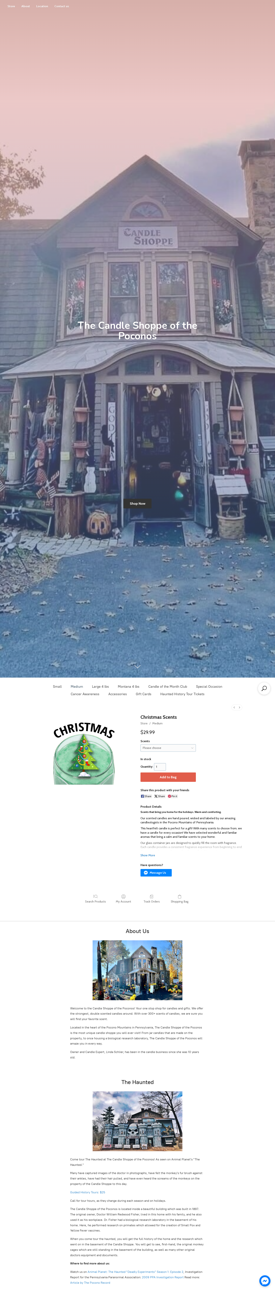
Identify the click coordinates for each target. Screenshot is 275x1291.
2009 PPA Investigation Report (163, 1277)
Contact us (61, 6)
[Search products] (264, 688)
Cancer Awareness (85, 694)
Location (42, 6)
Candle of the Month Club (167, 687)
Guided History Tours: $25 (87, 1192)
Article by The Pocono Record (90, 1282)
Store (11, 6)
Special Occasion (209, 687)
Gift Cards (143, 694)
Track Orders (151, 901)
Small (57, 687)
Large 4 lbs (100, 687)
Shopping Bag (179, 901)
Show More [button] (147, 855)
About (25, 6)
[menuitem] (234, 707)
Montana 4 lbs (128, 687)
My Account (123, 901)
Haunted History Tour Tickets (182, 694)
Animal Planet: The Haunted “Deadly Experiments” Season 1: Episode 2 (135, 1272)
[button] (156, 873)
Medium (77, 687)
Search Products (95, 901)
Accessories (117, 694)
